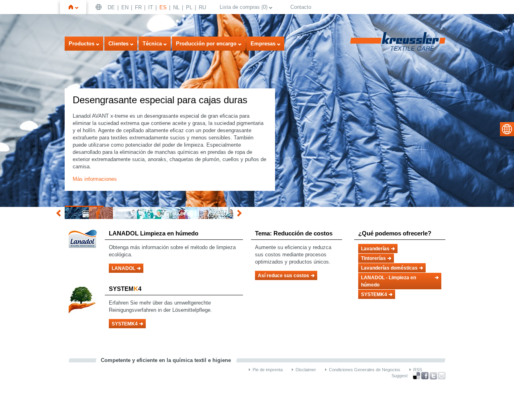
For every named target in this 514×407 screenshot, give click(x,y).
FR (138, 7)
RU (202, 7)
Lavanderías (375, 249)
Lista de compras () (243, 7)
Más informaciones (95, 179)
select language (507, 129)
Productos (81, 44)
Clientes (118, 44)
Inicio (76, 7)
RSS (417, 369)
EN (124, 7)
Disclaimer (306, 369)
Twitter (433, 376)
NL (176, 7)
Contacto (300, 7)
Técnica (152, 44)
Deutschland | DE (100, 7)
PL (189, 7)
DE (111, 7)
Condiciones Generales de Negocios (364, 369)
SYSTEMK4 (125, 324)
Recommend (441, 375)
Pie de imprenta (268, 369)
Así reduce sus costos (283, 275)
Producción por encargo (206, 44)
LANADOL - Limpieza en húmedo (388, 281)
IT (150, 7)
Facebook (424, 376)
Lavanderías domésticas (389, 268)
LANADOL (123, 268)
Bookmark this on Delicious (416, 375)
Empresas (263, 44)
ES (163, 7)
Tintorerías (373, 258)
